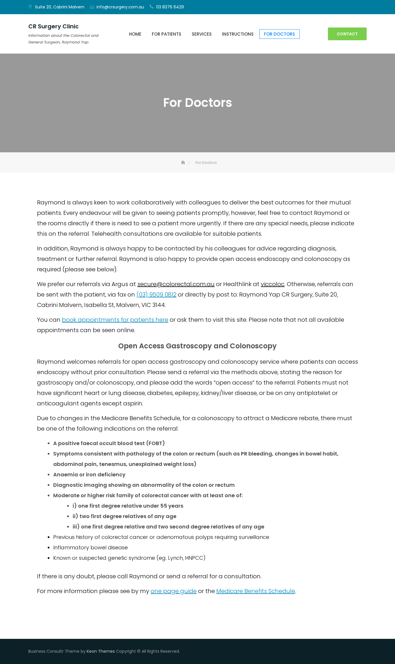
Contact (347, 34)
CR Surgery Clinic (53, 26)
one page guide (174, 591)
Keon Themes (101, 651)
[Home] (183, 162)
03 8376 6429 (170, 7)
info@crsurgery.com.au (120, 7)
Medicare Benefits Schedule (255, 591)
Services (202, 34)
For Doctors (279, 34)
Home (135, 34)
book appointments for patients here (115, 320)
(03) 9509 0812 (156, 294)
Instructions (238, 34)
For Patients (166, 34)
